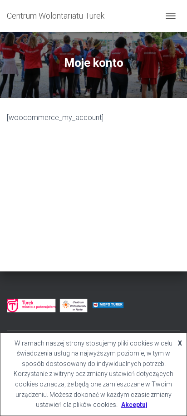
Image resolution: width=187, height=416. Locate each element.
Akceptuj (134, 404)
